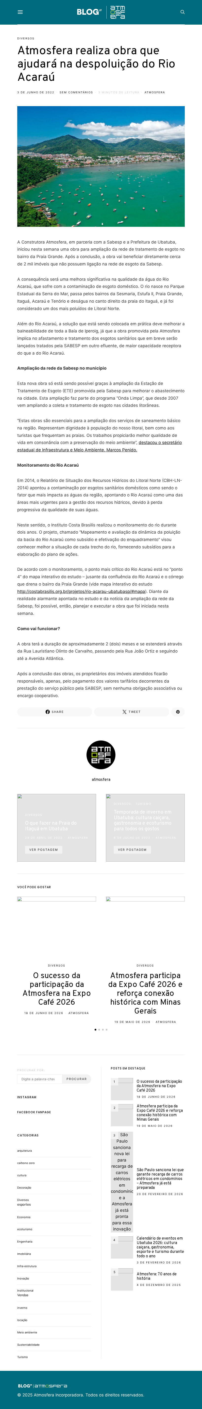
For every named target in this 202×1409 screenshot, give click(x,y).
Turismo (143, 803)
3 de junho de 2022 (35, 92)
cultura (21, 1175)
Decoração (24, 1187)
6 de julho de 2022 (132, 837)
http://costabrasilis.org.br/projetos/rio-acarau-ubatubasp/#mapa (81, 591)
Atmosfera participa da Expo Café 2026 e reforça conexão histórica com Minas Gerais (145, 993)
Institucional (25, 1290)
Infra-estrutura (26, 1266)
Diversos (25, 38)
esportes (24, 1204)
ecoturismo (24, 1229)
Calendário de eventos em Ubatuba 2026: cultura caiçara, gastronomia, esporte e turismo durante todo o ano (160, 1247)
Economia (23, 1217)
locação (22, 1320)
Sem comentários (76, 92)
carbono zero (26, 1163)
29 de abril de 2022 (44, 837)
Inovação (23, 1278)
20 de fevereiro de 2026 (160, 1194)
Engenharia (24, 1241)
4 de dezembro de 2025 (159, 1285)
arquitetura (24, 1150)
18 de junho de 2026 (43, 1013)
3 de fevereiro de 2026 (159, 1262)
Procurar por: (31, 1070)
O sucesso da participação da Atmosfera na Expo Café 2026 (56, 989)
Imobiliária (24, 1254)
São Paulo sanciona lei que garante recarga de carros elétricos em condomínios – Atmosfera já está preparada (160, 1179)
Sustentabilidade (28, 1344)
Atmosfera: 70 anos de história (157, 1276)
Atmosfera (166, 837)
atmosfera (155, 92)
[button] (95, 1030)
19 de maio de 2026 (133, 1022)
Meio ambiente (27, 1332)
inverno (22, 1308)
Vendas (22, 1295)
